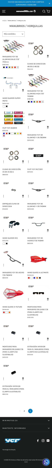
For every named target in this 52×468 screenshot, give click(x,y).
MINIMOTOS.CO (10, 420)
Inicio (4, 20)
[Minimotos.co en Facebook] (37, 440)
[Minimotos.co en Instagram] (43, 440)
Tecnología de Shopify (9, 449)
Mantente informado (14, 428)
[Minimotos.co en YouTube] (48, 440)
